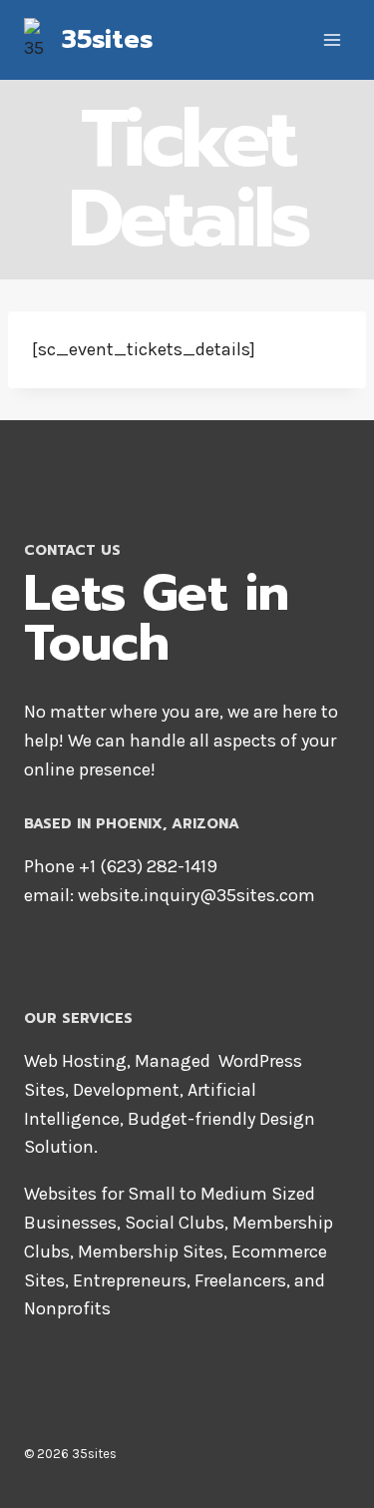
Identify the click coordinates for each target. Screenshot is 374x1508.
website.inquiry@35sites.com (196, 895)
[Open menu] (331, 39)
